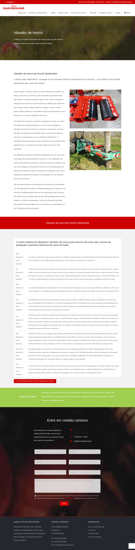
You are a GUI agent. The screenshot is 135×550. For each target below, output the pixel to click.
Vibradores (46, 393)
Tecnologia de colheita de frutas (67, 396)
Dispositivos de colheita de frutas (94, 396)
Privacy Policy (68, 498)
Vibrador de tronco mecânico (92, 393)
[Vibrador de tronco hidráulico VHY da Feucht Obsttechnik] (95, 132)
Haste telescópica (73, 393)
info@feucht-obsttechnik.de (122, 2)
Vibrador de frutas (58, 393)
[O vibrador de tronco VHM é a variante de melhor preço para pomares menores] (95, 90)
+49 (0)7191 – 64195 (80, 437)
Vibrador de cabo (57, 400)
